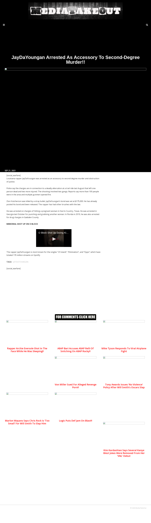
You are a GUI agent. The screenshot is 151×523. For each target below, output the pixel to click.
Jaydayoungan (20, 262)
